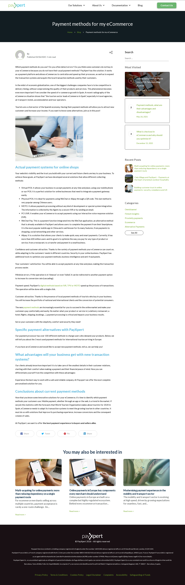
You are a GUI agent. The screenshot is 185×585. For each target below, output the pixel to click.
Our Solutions (75, 5)
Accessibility (121, 575)
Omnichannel (131, 209)
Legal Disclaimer (93, 575)
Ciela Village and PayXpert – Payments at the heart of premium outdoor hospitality (151, 178)
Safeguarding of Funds (140, 575)
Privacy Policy (41, 575)
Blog (140, 5)
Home (69, 32)
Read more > (20, 514)
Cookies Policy (77, 575)
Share (26, 434)
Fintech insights (132, 214)
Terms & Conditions (59, 575)
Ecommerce (130, 222)
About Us (97, 5)
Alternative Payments (135, 226)
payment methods (31, 307)
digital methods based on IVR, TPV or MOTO (60, 285)
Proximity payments (134, 218)
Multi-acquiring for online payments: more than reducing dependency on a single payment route (152, 168)
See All (134, 233)
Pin (68, 434)
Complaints (108, 575)
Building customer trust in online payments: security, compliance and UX (150, 188)
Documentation (120, 5)
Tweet (47, 434)
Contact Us (167, 5)
